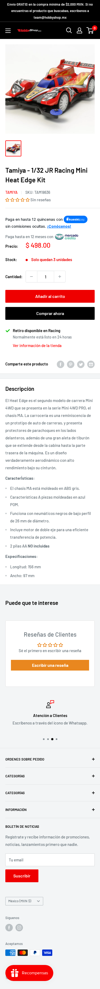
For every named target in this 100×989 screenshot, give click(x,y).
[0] (90, 30)
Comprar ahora (50, 313)
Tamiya (11, 192)
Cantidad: (13, 276)
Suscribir (21, 875)
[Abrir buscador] (69, 30)
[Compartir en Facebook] (60, 364)
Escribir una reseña (50, 665)
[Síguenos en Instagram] (19, 927)
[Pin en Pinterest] (70, 364)
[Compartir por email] (91, 364)
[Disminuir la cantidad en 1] (31, 276)
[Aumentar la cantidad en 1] (59, 276)
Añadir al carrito (50, 296)
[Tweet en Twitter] (81, 364)
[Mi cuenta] (79, 30)
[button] (17, 199)
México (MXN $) (19, 901)
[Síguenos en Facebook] (9, 927)
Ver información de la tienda (37, 345)
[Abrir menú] (8, 31)
